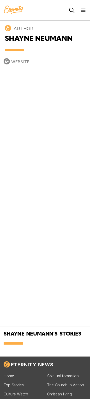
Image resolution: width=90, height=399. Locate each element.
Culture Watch (16, 394)
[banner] (13, 10)
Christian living (59, 394)
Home (9, 375)
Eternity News (32, 365)
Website (20, 61)
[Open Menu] (83, 10)
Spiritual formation (63, 375)
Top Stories (14, 385)
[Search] (72, 10)
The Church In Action (65, 385)
